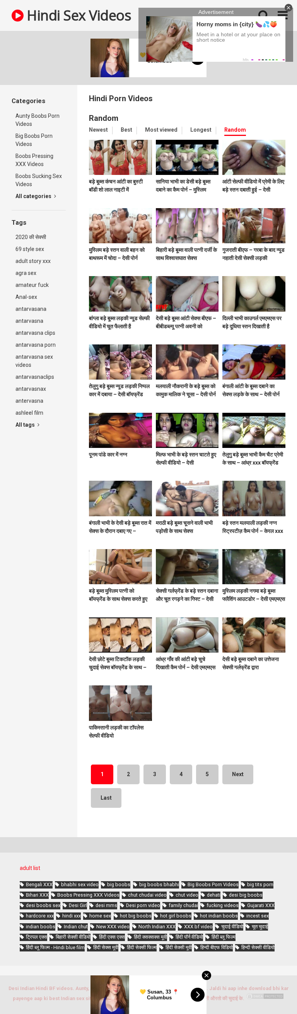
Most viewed (161, 130)
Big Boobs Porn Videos (34, 140)
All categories (34, 196)
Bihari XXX (37, 895)
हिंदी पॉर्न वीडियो (189, 937)
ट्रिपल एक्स (36, 937)
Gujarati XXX (261, 905)
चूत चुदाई (260, 926)
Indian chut (76, 926)
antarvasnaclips (34, 377)
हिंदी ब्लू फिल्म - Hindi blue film (55, 947)
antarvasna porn (35, 345)
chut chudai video (147, 895)
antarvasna (29, 321)
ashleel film (29, 413)
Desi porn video (143, 905)
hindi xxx (71, 916)
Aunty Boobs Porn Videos (37, 120)
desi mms (106, 905)
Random (235, 130)
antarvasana (30, 309)
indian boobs (40, 926)
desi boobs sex (43, 905)
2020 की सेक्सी (30, 237)
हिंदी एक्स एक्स (112, 937)
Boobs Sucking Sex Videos (38, 180)
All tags (25, 425)
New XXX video (113, 926)
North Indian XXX (157, 926)
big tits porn (260, 884)
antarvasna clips (35, 333)
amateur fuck (32, 285)
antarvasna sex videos (34, 361)
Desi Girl (78, 905)
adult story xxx (33, 261)
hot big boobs (136, 916)
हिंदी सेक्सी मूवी (179, 947)
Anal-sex (26, 297)
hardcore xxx (40, 916)
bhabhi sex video (80, 884)
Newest (98, 130)
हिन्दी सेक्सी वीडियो (258, 947)
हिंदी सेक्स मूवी (105, 947)
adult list (30, 868)
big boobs (118, 884)
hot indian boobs (219, 916)
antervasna (29, 401)
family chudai (183, 905)
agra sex (25, 273)
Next (238, 774)
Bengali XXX (39, 884)
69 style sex (29, 249)
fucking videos (223, 905)
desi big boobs (246, 895)
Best (126, 130)
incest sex (257, 916)
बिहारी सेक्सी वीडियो (73, 937)
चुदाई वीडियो (232, 926)
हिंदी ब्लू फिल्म (224, 937)
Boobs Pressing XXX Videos (34, 160)
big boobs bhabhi (159, 884)
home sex (100, 916)
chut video (187, 895)
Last (106, 798)
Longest (201, 130)
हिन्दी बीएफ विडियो (216, 947)
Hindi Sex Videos (77, 15)
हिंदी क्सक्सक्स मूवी (150, 937)
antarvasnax (30, 389)
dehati (213, 895)
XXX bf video (198, 926)
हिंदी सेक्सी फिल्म (142, 947)
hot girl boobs (175, 916)
